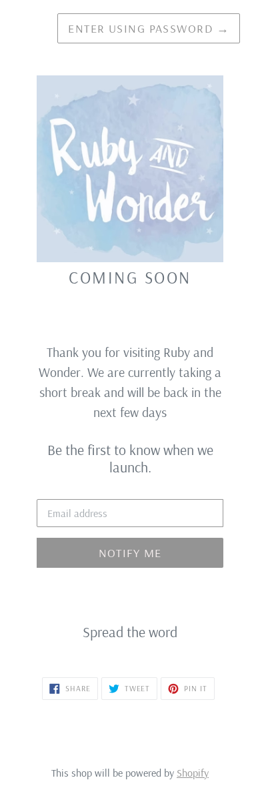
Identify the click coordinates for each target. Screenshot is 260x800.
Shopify (193, 772)
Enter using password (148, 28)
